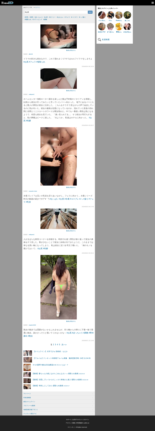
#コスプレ (74, 199)
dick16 (31, 54)
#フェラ (32, 62)
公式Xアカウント (77, 419)
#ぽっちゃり (77, 333)
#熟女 (30, 336)
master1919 (32, 325)
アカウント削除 (70, 423)
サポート (68, 419)
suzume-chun (33, 191)
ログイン (37, 7)
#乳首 (28, 202)
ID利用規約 (79, 423)
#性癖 (28, 121)
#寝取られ (40, 62)
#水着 (67, 199)
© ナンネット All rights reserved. (77, 427)
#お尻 (25, 62)
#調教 (85, 333)
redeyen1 (31, 94)
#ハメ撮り (83, 199)
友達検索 (105, 39)
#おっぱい (54, 199)
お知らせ (86, 423)
